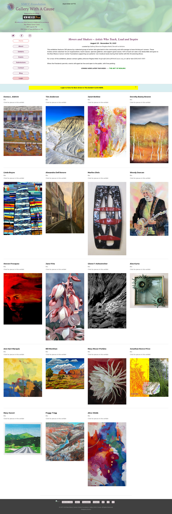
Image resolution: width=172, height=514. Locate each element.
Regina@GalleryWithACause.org (111, 59)
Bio (5, 100)
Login (21, 78)
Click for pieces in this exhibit (14, 102)
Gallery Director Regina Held (101, 46)
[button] (83, 88)
